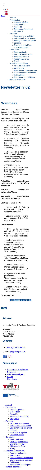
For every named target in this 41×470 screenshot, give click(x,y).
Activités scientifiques (19, 63)
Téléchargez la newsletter (20, 300)
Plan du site (12, 379)
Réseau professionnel (23, 29)
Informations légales (15, 374)
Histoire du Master (17, 79)
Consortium (19, 24)
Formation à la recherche (24, 38)
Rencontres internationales (25, 70)
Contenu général (21, 22)
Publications (19, 75)
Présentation (15, 20)
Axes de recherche (22, 66)
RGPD (10, 377)
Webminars (19, 68)
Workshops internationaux (25, 73)
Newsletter (11, 372)
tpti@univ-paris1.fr (12, 5)
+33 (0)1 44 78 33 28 (13, 3)
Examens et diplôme (22, 45)
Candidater (14, 50)
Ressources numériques (24, 77)
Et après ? (18, 31)
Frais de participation (23, 54)
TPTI (3, 16)
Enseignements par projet (25, 41)
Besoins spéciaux (21, 57)
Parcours (13, 34)
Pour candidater (21, 52)
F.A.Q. (16, 61)
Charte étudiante (21, 47)
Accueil (13, 18)
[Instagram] (18, 356)
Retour (4, 308)
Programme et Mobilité (23, 36)
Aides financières (21, 59)
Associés (18, 27)
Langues (17, 43)
